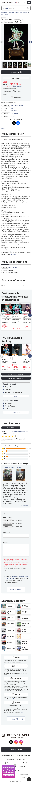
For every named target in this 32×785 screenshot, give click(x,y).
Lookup (7, 409)
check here (19, 673)
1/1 (12, 108)
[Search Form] (25, 2)
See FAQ (15, 719)
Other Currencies (17, 86)
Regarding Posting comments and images (20, 432)
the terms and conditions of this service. (16, 577)
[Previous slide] (1, 42)
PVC (12, 111)
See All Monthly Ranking (16, 378)
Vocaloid (13, 116)
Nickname (6, 532)
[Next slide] (30, 42)
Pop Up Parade (10, 406)
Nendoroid (8, 403)
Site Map (23, 777)
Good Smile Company (17, 105)
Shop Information (23, 774)
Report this (24, 506)
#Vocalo (3, 128)
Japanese (13, 254)
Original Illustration (11, 387)
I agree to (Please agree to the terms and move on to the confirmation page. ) (16, 579)
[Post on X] (14, 123)
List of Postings (10, 427)
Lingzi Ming (14, 113)
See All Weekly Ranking (15, 374)
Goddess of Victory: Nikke (13, 392)
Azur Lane (8, 390)
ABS (15, 111)
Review (5, 542)
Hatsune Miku (13, 267)
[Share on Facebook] (18, 123)
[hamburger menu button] (29, 2)
